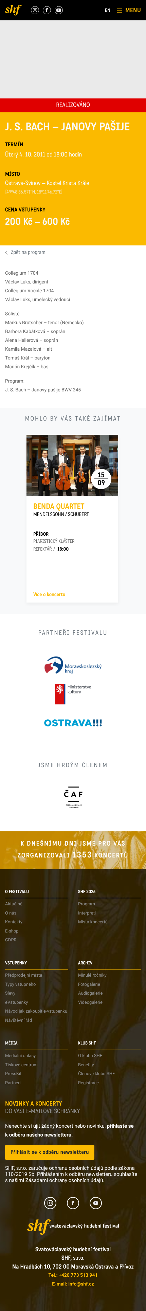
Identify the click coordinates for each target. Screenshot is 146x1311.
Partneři (13, 1083)
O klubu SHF (90, 1055)
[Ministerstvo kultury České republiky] (73, 694)
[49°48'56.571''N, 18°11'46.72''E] (33, 192)
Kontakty (13, 922)
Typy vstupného (20, 984)
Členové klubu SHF (96, 1073)
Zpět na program (28, 253)
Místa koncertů (93, 922)
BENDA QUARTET (61, 510)
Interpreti (87, 913)
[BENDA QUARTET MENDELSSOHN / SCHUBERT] (72, 465)
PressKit (13, 1073)
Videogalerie (90, 1002)
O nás (10, 913)
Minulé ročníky (92, 975)
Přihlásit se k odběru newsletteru (50, 1152)
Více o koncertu (49, 594)
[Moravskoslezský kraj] (73, 665)
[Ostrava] (73, 723)
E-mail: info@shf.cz (73, 1284)
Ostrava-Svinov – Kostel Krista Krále (47, 184)
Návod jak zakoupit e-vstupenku (36, 1011)
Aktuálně (13, 904)
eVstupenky (16, 1002)
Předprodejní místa (23, 975)
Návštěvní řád (18, 1020)
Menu (133, 10)
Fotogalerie (89, 984)
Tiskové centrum (21, 1065)
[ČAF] (73, 797)
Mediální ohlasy (20, 1055)
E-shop (12, 931)
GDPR (11, 940)
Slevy (10, 993)
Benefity (86, 1065)
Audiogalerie (90, 993)
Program (86, 904)
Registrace (88, 1083)
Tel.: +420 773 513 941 (72, 1275)
